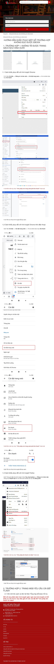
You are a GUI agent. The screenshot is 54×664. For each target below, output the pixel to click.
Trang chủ (5, 33)
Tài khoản (5, 635)
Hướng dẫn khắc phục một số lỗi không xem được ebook (14, 648)
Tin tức (4, 626)
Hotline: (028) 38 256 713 (7, 646)
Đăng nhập (23, 5)
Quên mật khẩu (6, 633)
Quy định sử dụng (6, 655)
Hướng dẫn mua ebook (7, 651)
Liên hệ (4, 629)
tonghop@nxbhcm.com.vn (11, 616)
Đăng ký (29, 5)
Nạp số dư (5, 638)
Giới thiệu (5, 624)
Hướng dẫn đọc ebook (7, 653)
